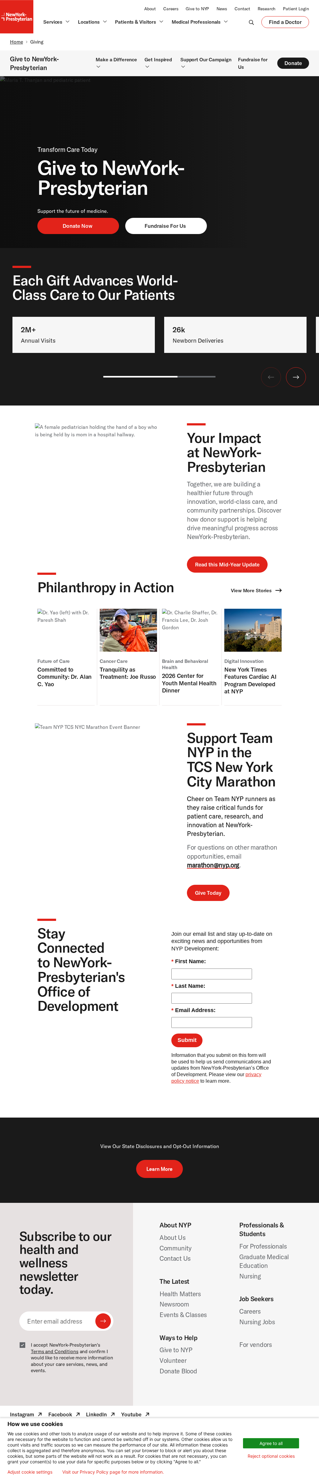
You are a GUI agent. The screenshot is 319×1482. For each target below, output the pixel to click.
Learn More (159, 1169)
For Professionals (263, 1246)
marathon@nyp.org (213, 865)
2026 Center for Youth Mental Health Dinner (189, 683)
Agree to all (271, 1443)
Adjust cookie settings (29, 1472)
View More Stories (252, 590)
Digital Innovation (244, 661)
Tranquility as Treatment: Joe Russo (128, 673)
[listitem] (66, 657)
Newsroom (174, 1304)
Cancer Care (114, 661)
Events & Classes (183, 1315)
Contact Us (175, 1258)
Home (16, 42)
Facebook (64, 1415)
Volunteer (173, 1360)
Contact (242, 9)
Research (266, 9)
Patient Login (296, 9)
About (150, 9)
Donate (293, 63)
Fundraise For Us (165, 226)
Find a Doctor (285, 23)
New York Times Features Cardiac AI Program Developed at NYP (250, 680)
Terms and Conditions (55, 1351)
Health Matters (180, 1294)
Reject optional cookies (271, 1456)
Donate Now (78, 226)
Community (175, 1248)
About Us (173, 1237)
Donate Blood (178, 1371)
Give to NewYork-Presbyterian (34, 63)
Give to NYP (197, 9)
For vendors (255, 1344)
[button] (296, 377)
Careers (170, 9)
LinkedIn (101, 1415)
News (222, 9)
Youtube (136, 1415)
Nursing (250, 1276)
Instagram (26, 1415)
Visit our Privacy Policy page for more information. (113, 1472)
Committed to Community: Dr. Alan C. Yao (64, 677)
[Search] (251, 22)
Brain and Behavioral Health (185, 664)
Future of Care (53, 661)
